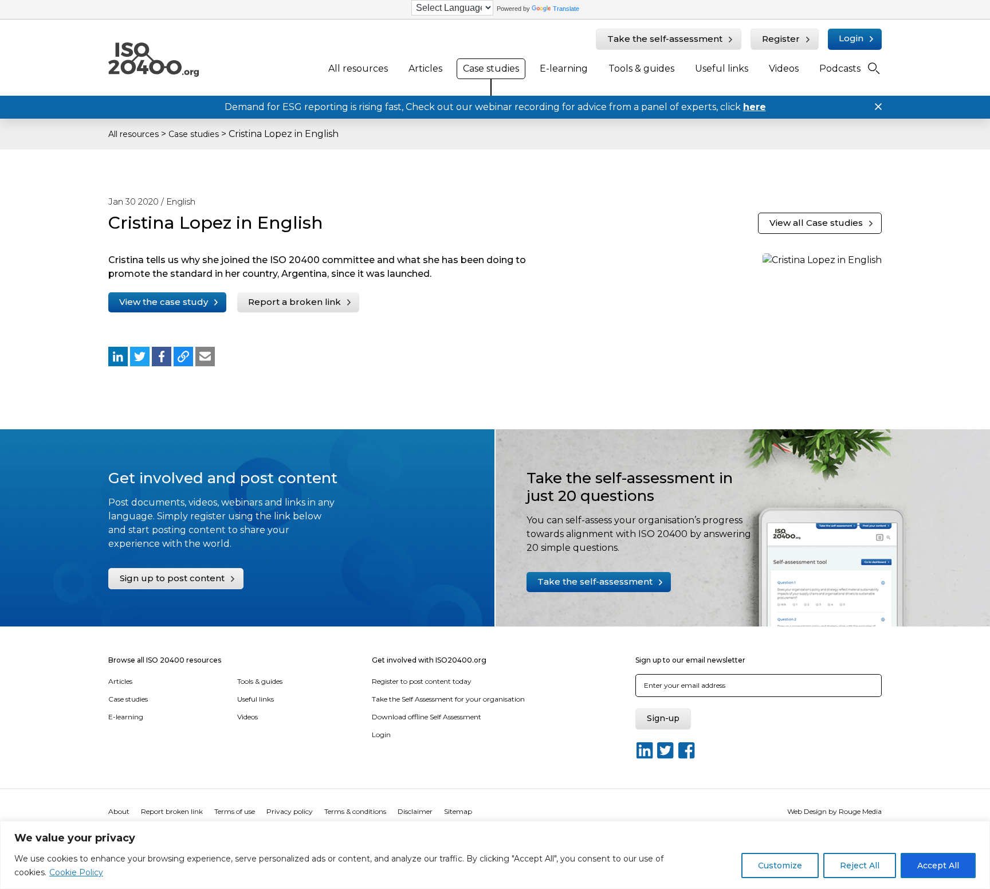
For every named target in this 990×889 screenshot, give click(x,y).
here (754, 106)
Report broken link (172, 811)
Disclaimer (415, 811)
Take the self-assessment (664, 38)
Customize (780, 865)
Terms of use (234, 811)
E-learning (564, 68)
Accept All (938, 865)
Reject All (859, 865)
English (180, 201)
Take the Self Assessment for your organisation (448, 699)
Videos (784, 68)
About (118, 811)
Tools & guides (641, 68)
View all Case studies (816, 222)
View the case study (163, 301)
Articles (425, 68)
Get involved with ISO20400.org (429, 660)
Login (851, 38)
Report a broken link (294, 301)
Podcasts (840, 68)
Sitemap (458, 811)
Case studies (491, 68)
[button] (118, 356)
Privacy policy (289, 811)
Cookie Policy (76, 872)
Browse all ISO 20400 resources (164, 660)
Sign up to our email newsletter (690, 660)
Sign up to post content (172, 578)
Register (781, 38)
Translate (566, 8)
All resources (358, 68)
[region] (495, 855)
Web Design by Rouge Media (834, 811)
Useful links (721, 68)
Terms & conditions (355, 811)
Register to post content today (422, 681)
